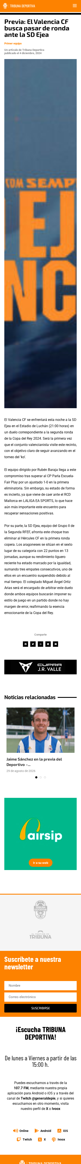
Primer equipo (13, 43)
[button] (25, 644)
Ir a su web (40, 862)
